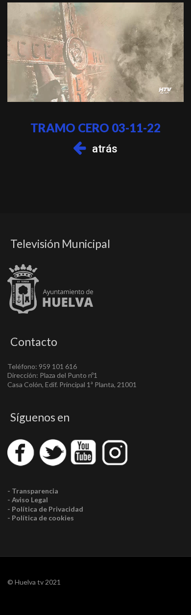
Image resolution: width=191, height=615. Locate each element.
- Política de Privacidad (45, 509)
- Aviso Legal (27, 499)
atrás (105, 149)
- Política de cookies (40, 518)
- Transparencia (32, 491)
